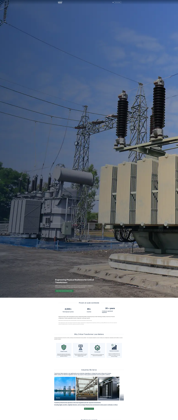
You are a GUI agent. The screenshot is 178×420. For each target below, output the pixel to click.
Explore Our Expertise (89, 408)
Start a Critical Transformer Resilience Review (64, 290)
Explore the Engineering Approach (81, 290)
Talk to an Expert (117, 2)
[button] (53, 389)
